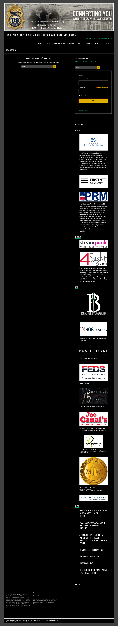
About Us (97, 43)
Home (40, 43)
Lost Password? (83, 110)
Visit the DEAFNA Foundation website (86, 62)
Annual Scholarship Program (64, 43)
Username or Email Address (87, 79)
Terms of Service (37, 596)
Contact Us (108, 43)
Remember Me (85, 96)
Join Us (47, 43)
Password (82, 87)
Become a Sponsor (84, 43)
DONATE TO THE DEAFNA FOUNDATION (99, 39)
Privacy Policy (37, 593)
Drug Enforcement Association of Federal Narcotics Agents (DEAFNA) (41, 35)
